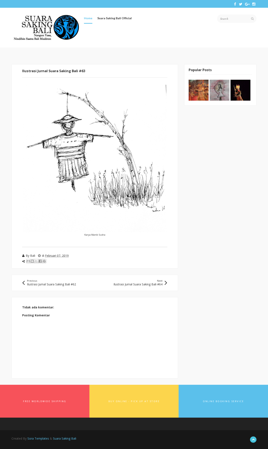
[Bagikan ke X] (36, 261)
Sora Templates (38, 438)
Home (88, 18)
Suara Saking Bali (64, 438)
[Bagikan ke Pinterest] (44, 261)
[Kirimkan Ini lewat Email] (28, 261)
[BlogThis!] (32, 261)
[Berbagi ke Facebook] (40, 261)
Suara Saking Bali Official (114, 18)
